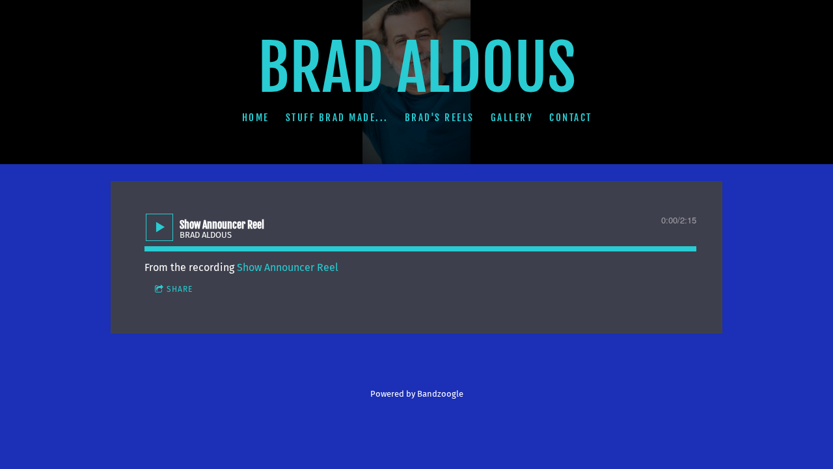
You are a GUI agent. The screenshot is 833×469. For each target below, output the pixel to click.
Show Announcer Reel (287, 267)
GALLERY (511, 117)
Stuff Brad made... (336, 117)
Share (180, 289)
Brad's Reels (439, 117)
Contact (570, 117)
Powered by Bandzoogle (416, 394)
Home (255, 117)
